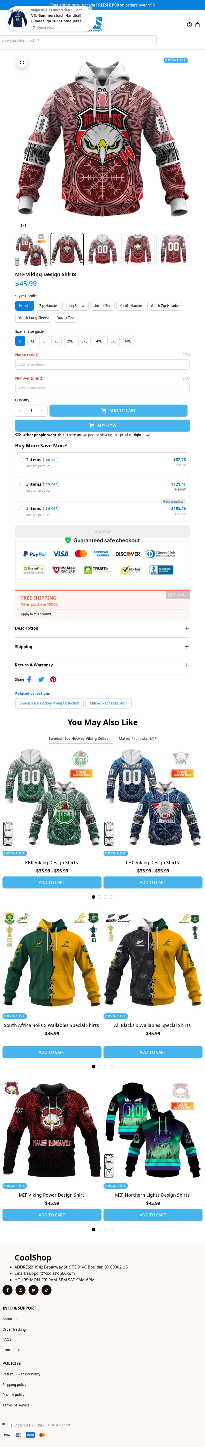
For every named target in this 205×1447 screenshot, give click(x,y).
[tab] (93, 896)
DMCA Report (59, 1424)
